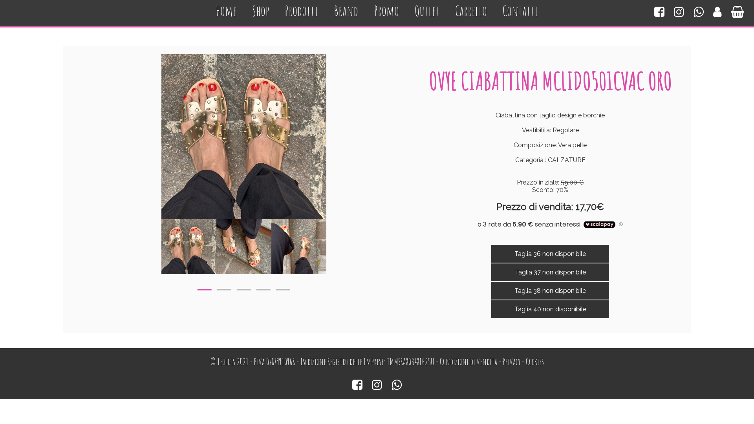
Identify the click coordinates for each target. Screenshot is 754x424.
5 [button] (283, 288)
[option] (188, 246)
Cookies (535, 361)
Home (226, 11)
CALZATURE (567, 160)
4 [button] (263, 288)
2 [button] (224, 288)
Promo (386, 11)
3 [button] (244, 288)
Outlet (427, 11)
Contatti (520, 11)
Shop (260, 11)
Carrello (471, 11)
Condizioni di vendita (468, 361)
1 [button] (204, 288)
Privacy (511, 361)
